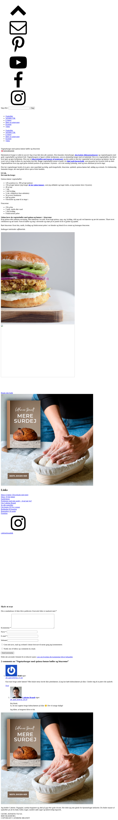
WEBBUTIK (10, 118)
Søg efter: (4, 108)
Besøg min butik (7, 393)
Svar (7, 686)
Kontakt (8, 124)
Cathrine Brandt (28, 697)
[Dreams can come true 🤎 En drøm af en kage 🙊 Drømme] (88, 585)
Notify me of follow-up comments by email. (20, 649)
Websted (4, 640)
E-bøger (8, 120)
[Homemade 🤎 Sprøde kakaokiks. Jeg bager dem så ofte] (29, 585)
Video (8, 126)
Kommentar (6, 628)
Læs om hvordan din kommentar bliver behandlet (55, 657)
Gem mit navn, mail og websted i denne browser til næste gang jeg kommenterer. (33, 645)
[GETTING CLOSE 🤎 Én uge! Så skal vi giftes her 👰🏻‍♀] (29, 540)
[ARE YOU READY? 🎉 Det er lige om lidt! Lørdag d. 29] (88, 552)
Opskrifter (9, 116)
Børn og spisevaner (13, 122)
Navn (3, 632)
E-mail (4, 636)
